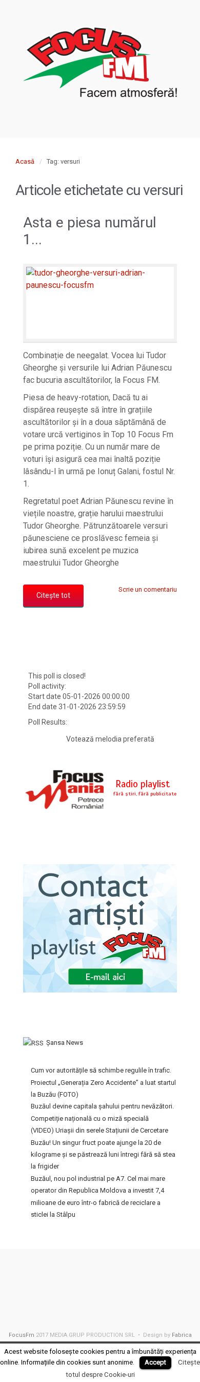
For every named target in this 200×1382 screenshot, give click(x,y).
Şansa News (64, 1042)
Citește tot (53, 595)
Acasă (24, 161)
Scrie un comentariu (147, 589)
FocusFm (21, 1335)
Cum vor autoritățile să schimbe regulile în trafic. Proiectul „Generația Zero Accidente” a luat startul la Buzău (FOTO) (103, 1082)
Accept (155, 1362)
